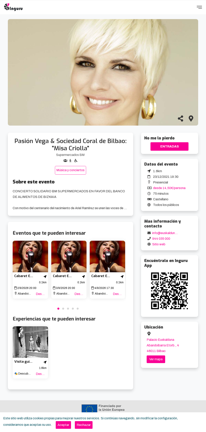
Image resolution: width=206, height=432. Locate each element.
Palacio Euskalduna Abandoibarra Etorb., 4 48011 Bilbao (163, 345)
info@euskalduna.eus (167, 233)
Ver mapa (156, 359)
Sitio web (158, 244)
